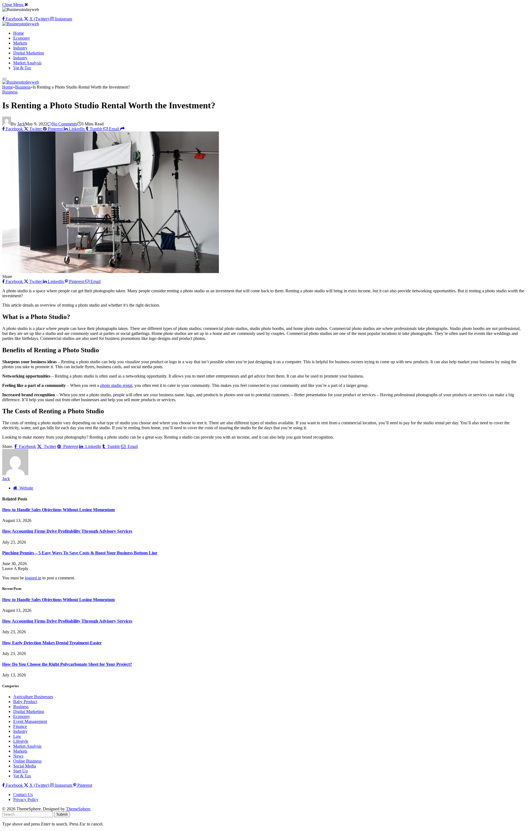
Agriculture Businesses (33, 696)
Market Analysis (27, 62)
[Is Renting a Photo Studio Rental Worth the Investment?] (110, 271)
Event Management (30, 721)
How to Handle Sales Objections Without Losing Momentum (58, 509)
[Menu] (4, 78)
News (18, 756)
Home (18, 33)
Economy (21, 38)
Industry (20, 48)
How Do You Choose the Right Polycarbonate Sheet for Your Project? (67, 664)
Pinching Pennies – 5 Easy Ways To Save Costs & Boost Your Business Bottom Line (79, 553)
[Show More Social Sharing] (122, 128)
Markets (20, 43)
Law (17, 736)
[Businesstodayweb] (20, 23)
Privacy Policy (25, 799)
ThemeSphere (78, 809)
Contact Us (23, 794)
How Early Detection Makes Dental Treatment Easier (52, 642)
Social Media (24, 766)
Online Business (27, 761)
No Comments (64, 124)
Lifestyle (20, 741)
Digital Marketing (28, 53)
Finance (20, 726)
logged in (33, 578)
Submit (62, 814)
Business (10, 92)
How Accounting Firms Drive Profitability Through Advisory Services (67, 531)
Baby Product (25, 701)
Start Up (20, 771)
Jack (21, 124)
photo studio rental (116, 385)
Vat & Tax (22, 67)
